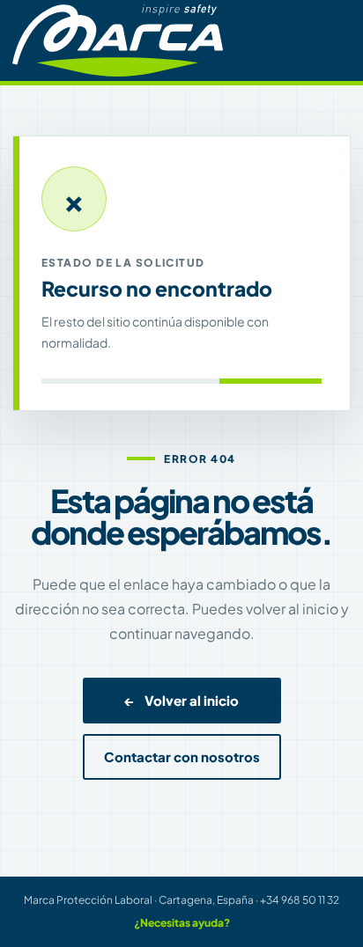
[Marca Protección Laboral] (117, 40)
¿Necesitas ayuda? (182, 922)
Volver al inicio (182, 700)
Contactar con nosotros (182, 757)
